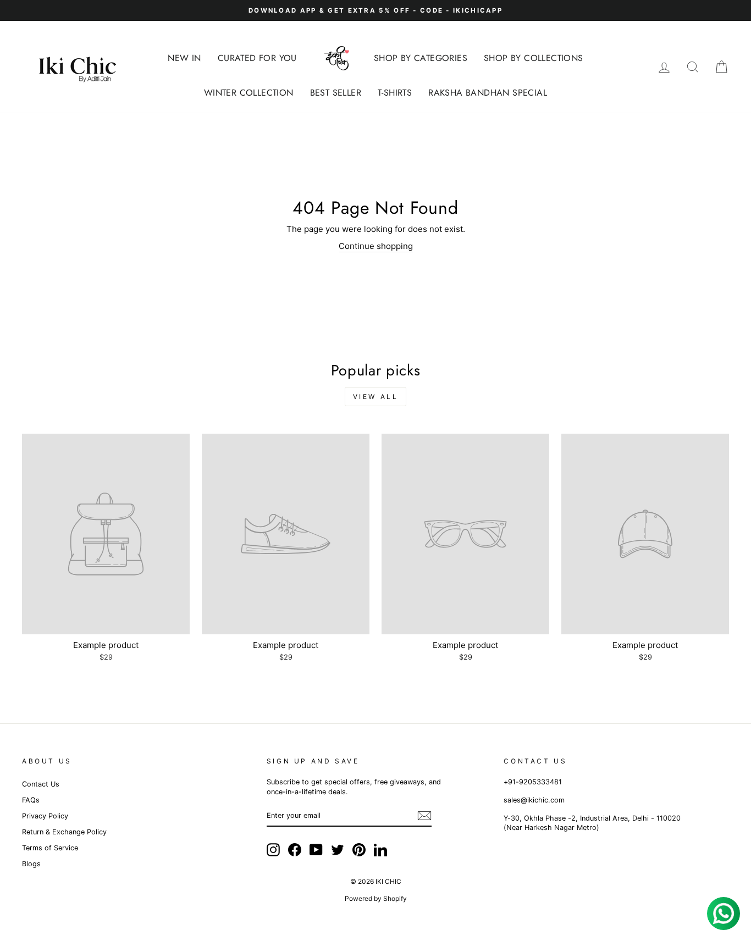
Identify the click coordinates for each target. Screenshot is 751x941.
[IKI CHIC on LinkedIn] (380, 849)
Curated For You (257, 58)
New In (184, 58)
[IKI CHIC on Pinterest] (359, 849)
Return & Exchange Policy (64, 832)
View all (376, 396)
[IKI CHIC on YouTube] (316, 849)
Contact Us (40, 784)
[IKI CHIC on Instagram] (273, 849)
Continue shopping (376, 246)
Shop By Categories (420, 58)
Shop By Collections (533, 58)
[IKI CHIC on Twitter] (337, 849)
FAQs (31, 800)
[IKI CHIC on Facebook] (294, 849)
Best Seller (335, 92)
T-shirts (395, 92)
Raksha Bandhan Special (487, 92)
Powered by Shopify (376, 898)
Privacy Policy (45, 816)
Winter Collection (249, 92)
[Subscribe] (424, 815)
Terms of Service (50, 848)
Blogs (31, 864)
